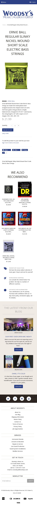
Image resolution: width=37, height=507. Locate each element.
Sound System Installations (18, 449)
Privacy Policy (18, 426)
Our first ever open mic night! (18, 336)
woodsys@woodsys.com (20, 470)
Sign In (4, 143)
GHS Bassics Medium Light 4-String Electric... (8, 230)
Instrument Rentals (17, 439)
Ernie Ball (11, 101)
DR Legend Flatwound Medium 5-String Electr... (25, 201)
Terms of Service (18, 424)
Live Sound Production (17, 446)
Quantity (4, 125)
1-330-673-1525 (20, 467)
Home (4, 25)
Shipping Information (18, 417)
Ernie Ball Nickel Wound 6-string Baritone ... (9, 257)
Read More (18, 349)
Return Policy (18, 419)
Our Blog (17, 414)
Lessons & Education (17, 441)
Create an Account (13, 143)
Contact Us (17, 422)
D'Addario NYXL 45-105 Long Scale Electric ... (8, 200)
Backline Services (18, 451)
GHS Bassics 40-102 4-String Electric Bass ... (24, 230)
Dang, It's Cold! (18, 373)
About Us (17, 412)
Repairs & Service (17, 444)
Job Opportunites (18, 429)
